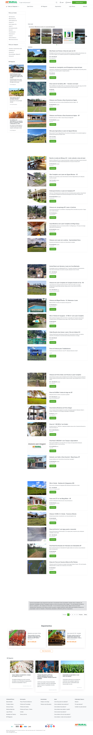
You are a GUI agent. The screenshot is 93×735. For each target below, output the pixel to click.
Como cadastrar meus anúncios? (61, 704)
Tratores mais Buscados (46, 704)
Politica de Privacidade (25, 704)
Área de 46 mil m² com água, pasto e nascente (62, 529)
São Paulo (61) (12, 16)
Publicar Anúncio (79, 2)
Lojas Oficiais (72, 6)
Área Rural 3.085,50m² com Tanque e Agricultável (63, 440)
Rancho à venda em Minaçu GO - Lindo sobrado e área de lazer (67, 158)
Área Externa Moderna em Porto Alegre (60, 408)
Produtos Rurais (9, 704)
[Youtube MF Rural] (48, 726)
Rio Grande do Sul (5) (13, 28)
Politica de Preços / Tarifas (26, 709)
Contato (21, 711)
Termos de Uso (23, 714)
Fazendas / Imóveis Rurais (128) (15, 48)
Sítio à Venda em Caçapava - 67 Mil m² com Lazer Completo (66, 316)
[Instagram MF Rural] (53, 726)
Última (85, 614)
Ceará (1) (11, 35)
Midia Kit (85, 6)
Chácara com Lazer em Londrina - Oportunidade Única (64, 240)
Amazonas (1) (12, 33)
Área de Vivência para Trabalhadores (60, 348)
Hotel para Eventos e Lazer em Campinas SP (62, 191)
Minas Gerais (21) (12, 18)
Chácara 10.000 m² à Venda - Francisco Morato (62, 514)
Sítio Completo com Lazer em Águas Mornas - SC (63, 174)
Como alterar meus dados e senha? (62, 709)
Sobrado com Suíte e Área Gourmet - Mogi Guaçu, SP (64, 457)
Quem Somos (30, 6)
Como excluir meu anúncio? (60, 711)
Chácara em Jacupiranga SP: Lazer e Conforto (62, 207)
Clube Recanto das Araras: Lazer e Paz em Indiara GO (64, 332)
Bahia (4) (10, 30)
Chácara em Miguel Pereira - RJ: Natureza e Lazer (63, 300)
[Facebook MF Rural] (46, 726)
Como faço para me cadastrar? (61, 701)
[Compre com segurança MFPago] (8, 726)
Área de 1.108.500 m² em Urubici (58, 424)
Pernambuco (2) (12, 31)
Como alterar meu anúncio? (60, 706)
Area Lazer (30, 24)
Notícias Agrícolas (10, 709)
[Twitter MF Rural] (51, 726)
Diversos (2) (11, 56)
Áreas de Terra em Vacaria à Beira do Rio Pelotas (63, 562)
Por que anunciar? (79, 704)
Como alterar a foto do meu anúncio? (62, 714)
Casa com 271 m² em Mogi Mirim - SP (60, 498)
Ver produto (52, 61)
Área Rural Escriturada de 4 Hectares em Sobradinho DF (65, 545)
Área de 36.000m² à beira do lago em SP (60, 392)
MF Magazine (44, 6)
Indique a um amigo (45, 701)
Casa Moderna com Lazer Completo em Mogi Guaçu (64, 223)
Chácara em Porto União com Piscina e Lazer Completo (65, 375)
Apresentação (9, 701)
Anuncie (76, 701)
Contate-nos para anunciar (80, 706)
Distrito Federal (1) (12, 37)
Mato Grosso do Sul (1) (13, 39)
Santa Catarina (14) (13, 20)
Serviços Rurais (9, 706)
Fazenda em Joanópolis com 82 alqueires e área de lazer (65, 67)
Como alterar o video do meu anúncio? (62, 717)
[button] (56, 2)
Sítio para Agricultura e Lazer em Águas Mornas (63, 131)
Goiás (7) (10, 26)
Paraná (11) (11, 22)
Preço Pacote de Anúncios (26, 701)
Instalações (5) (12, 50)
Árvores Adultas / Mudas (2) (14, 54)
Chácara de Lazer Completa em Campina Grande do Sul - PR (66, 282)
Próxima (80, 614)
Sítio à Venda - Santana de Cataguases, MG (61, 483)
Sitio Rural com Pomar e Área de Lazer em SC (62, 51)
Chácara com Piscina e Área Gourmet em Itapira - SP (64, 115)
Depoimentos (58, 6)
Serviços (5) (11, 52)
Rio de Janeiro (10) (12, 24)
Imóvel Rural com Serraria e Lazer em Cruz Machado (64, 266)
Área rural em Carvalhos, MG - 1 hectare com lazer (63, 84)
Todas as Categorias (12, 6)
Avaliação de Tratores (11, 714)
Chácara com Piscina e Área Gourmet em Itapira (63, 100)
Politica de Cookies (24, 706)
